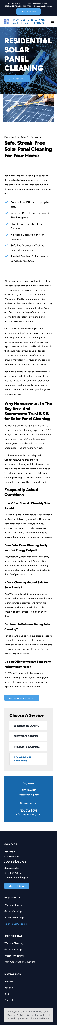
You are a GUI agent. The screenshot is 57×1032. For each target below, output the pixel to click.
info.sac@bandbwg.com (42, 6)
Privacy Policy (42, 1015)
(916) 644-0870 (24, 6)
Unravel (45, 1018)
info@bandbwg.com (39, 3)
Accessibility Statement (19, 1018)
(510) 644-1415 (24, 3)
